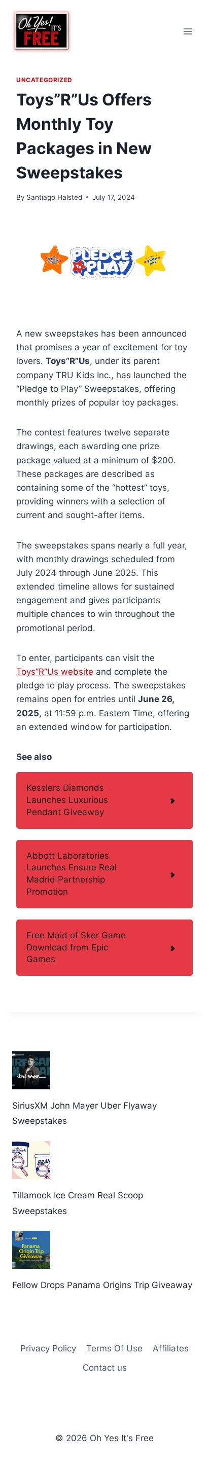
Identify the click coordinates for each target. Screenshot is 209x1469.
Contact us (105, 1368)
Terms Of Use (114, 1348)
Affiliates (171, 1348)
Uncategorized (44, 80)
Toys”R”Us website (54, 672)
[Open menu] (187, 31)
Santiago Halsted (54, 197)
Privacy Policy (48, 1348)
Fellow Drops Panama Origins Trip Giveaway (102, 1285)
